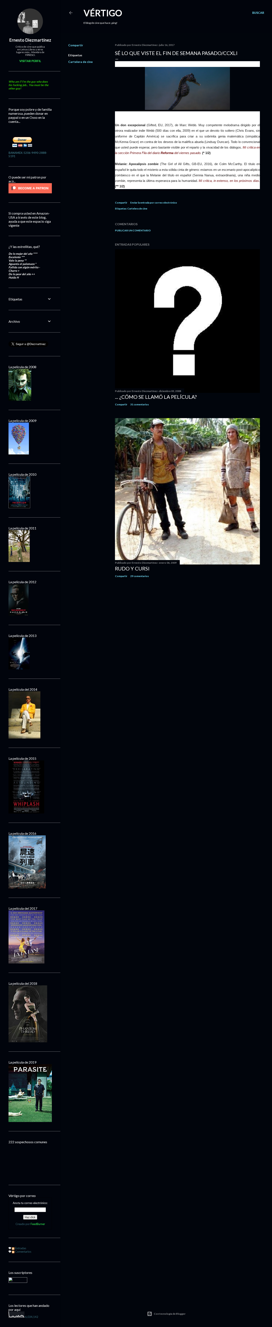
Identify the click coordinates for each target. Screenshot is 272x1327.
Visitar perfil (30, 61)
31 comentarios (139, 404)
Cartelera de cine (80, 62)
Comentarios (22, 1251)
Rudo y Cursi (132, 568)
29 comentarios (139, 576)
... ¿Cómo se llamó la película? (156, 397)
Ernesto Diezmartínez (30, 39)
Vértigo (103, 13)
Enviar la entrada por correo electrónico (153, 202)
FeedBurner (38, 1224)
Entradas (20, 1248)
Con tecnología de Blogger (170, 1313)
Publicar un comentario (133, 230)
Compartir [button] (75, 45)
